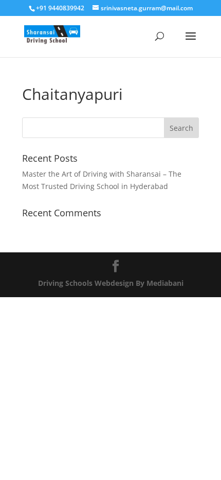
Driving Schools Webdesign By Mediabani (110, 283)
